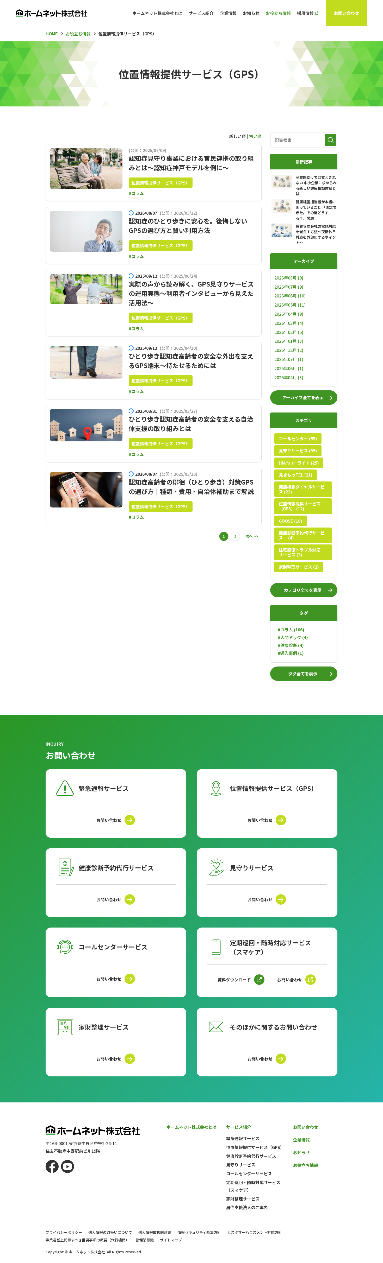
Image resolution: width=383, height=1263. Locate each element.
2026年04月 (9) (288, 314)
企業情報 (228, 13)
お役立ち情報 (278, 13)
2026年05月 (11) (290, 305)
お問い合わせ (346, 13)
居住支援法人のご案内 (247, 1207)
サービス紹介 (201, 13)
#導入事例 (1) (291, 653)
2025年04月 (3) (288, 377)
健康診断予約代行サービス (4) (302, 535)
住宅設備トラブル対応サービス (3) (299, 552)
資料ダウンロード (234, 979)
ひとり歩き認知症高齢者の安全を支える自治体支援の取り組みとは (191, 423)
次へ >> (251, 536)
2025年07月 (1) (288, 359)
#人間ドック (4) (293, 637)
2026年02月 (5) (288, 332)
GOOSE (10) (290, 521)
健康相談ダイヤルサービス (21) (302, 489)
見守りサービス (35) (298, 450)
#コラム (136, 193)
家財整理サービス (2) (299, 567)
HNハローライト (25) (299, 463)
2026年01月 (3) (288, 341)
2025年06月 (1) (288, 368)
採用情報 (305, 13)
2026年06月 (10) (290, 296)
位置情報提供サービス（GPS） (161, 183)
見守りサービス (240, 1165)
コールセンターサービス (249, 1173)
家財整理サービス (243, 1199)
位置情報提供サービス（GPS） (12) (299, 506)
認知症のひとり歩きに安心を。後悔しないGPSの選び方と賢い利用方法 (188, 225)
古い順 (255, 136)
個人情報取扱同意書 (154, 1232)
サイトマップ (171, 1239)
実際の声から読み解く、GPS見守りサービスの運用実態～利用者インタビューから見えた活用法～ (191, 293)
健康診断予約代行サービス (251, 1156)
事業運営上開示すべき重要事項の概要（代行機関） (87, 1239)
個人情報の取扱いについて (110, 1232)
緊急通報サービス (243, 1138)
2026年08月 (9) (288, 278)
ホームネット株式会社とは (157, 13)
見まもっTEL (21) (295, 475)
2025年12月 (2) (288, 350)
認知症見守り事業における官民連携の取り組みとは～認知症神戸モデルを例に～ (191, 163)
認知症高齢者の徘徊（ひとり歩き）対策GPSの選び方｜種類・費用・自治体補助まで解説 (191, 486)
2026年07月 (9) (288, 287)
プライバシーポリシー (64, 1232)
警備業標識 (144, 1239)
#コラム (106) (291, 629)
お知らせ (251, 13)
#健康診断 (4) (291, 645)
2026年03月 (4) (288, 323)
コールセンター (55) (298, 438)
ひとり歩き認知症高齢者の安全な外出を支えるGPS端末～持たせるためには (191, 360)
